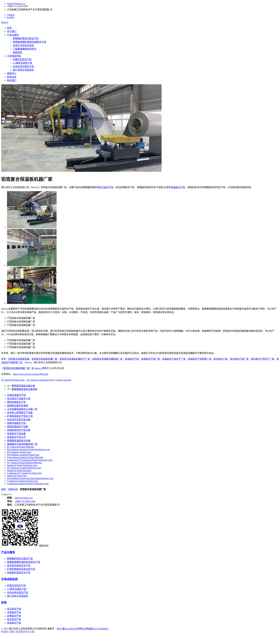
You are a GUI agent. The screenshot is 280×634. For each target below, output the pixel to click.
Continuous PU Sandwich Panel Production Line (29, 460)
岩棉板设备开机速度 (17, 405)
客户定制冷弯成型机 (23, 70)
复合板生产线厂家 (239, 359)
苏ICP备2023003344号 (68, 628)
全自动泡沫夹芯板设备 (18, 419)
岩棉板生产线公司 (16, 437)
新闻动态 (11, 77)
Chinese (10, 14)
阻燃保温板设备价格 (24, 386)
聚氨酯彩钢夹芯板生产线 (25, 38)
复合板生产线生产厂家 (262, 359)
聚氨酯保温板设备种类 (25, 389)
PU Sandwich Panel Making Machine (24, 462)
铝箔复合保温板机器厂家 (44, 359)
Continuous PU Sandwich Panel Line (24, 473)
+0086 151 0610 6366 (25, 501)
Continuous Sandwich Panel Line (22, 481)
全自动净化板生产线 (23, 66)
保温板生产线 (178, 187)
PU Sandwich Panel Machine (20, 447)
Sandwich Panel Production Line (22, 465)
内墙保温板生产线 (16, 395)
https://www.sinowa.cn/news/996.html (30, 374)
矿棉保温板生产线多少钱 (20, 416)
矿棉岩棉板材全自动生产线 (21, 569)
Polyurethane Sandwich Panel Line (23, 454)
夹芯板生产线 (106, 187)
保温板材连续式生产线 (18, 572)
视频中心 (11, 73)
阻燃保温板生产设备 (17, 426)
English (10, 17)
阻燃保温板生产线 (16, 423)
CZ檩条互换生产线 (22, 63)
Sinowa (4, 22)
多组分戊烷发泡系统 (23, 45)
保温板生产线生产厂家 (174, 359)
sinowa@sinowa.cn (16, 3)
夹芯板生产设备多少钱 (18, 398)
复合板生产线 (221, 359)
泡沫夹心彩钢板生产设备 (20, 412)
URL (32, 631)
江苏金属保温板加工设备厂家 (22, 409)
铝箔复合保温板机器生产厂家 (75, 359)
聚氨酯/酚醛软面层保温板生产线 (29, 42)
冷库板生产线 (14, 612)
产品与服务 (13, 35)
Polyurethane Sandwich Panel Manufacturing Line (30, 478)
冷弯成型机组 (14, 56)
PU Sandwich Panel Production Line (24, 468)
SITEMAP (20, 631)
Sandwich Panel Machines (19, 470)
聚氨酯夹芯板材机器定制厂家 (22, 444)
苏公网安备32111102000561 (95, 628)
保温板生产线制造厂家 (199, 359)
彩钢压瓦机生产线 (22, 59)
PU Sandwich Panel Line (12, 380)
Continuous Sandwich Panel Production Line (28, 483)
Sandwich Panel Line (17, 475)
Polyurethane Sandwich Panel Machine (25, 457)
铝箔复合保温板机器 (18, 359)
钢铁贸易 (17, 52)
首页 (9, 28)
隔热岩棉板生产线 (16, 402)
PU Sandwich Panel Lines (19, 452)
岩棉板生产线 (14, 616)
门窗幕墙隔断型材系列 (24, 49)
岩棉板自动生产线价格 (18, 430)
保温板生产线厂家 (150, 359)
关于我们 (11, 31)
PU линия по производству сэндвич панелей (49, 380)
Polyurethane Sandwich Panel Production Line (28, 449)
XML (12, 631)
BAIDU (5, 631)
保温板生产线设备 (16, 433)
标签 (4, 602)
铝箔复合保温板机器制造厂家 (107, 359)
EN (27, 631)
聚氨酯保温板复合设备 (18, 440)
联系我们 (11, 80)
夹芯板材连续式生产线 (18, 565)
